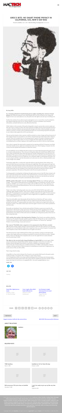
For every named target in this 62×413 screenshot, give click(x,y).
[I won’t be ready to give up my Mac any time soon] (44, 375)
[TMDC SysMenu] (17, 354)
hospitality (15, 402)
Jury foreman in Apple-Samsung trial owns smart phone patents (45, 290)
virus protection (28, 403)
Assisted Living (32, 399)
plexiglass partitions (21, 405)
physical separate (31, 406)
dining (5, 402)
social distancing (54, 402)
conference (53, 400)
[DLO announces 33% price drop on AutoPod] (17, 375)
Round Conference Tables (16, 399)
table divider (14, 403)
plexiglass (46, 402)
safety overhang (45, 405)
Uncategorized (39, 22)
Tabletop (35, 402)
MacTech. (16, 411)
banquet (48, 400)
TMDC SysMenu (9, 364)
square (39, 402)
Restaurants (34, 400)
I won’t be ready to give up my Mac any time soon (43, 386)
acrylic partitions (30, 405)
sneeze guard (7, 403)
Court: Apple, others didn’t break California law (29, 290)
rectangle (43, 400)
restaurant (10, 402)
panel (42, 402)
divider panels (20, 403)
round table (37, 405)
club (57, 400)
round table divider (46, 403)
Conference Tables (36, 397)
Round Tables (25, 399)
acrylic (39, 400)
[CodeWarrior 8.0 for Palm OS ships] (44, 354)
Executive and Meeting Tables (20, 400)
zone (31, 402)
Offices (29, 400)
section (20, 402)
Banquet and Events (41, 399)
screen (28, 402)
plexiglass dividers (36, 403)
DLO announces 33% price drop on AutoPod (16, 385)
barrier (24, 402)
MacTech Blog (32, 22)
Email (39, 411)
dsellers (20, 22)
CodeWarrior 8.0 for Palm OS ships (41, 364)
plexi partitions (12, 405)
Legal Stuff (30, 411)
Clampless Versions (51, 399)
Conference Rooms (8, 400)
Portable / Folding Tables (47, 397)
